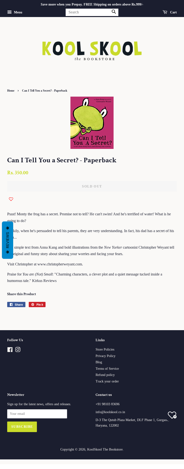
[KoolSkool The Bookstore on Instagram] (17, 350)
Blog (99, 362)
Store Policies (105, 349)
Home (10, 90)
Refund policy (105, 375)
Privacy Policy (105, 356)
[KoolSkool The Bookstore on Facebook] (10, 350)
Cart (173, 12)
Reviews (7, 240)
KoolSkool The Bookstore (105, 449)
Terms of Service (107, 368)
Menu (17, 12)
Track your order (107, 381)
